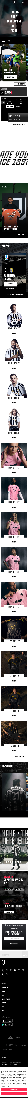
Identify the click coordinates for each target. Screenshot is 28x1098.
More (14, 30)
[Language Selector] (25, 1058)
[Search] (23, 2)
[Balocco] (4, 1049)
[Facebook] (3, 970)
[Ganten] (10, 1049)
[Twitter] (19, 970)
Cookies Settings (14, 1093)
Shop (14, 16)
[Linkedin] (3, 974)
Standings (18, 106)
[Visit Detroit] (23, 1045)
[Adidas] (3, 40)
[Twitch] (7, 974)
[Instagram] (7, 970)
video (14, 25)
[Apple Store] (19, 889)
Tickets (14, 11)
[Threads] (11, 970)
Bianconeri (14, 21)
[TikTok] (23, 970)
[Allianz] (4, 1045)
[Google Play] (9, 889)
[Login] (25, 2)
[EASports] (10, 1045)
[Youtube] (15, 970)
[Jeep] (9, 41)
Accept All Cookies (14, 1089)
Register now (14, 943)
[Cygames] (17, 1045)
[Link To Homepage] (14, 2)
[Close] (26, 1069)
